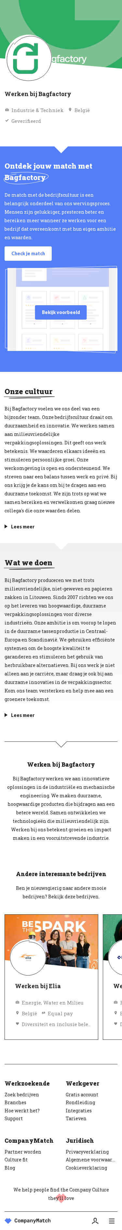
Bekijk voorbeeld (61, 312)
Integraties (79, 1110)
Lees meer (22, 526)
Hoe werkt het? (22, 1110)
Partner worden (23, 1152)
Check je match (28, 253)
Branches (15, 1102)
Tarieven (76, 1118)
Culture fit (16, 1159)
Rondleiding (80, 1102)
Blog (10, 1168)
